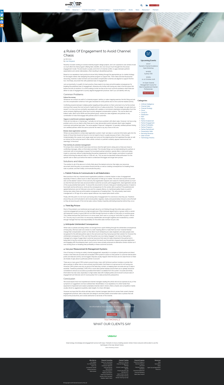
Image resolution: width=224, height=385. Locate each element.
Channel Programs (139, 360)
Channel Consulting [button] (88, 10)
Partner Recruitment (147, 129)
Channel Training (123, 360)
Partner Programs (146, 127)
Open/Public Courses (122, 374)
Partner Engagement (147, 123)
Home (68, 10)
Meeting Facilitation (107, 372)
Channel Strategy (146, 108)
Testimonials (93, 371)
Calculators (158, 364)
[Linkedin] (2, 11)
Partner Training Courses (122, 377)
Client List (93, 365)
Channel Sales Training (122, 375)
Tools (159, 362)
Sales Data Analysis (139, 374)
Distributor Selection (107, 365)
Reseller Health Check (106, 378)
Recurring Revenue (147, 133)
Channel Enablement (138, 370)
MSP (142, 117)
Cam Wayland (70, 61)
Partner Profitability (147, 125)
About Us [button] (75, 10)
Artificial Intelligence (147, 104)
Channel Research (107, 371)
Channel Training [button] (104, 10)
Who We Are (92, 360)
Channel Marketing (139, 372)
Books (131, 10)
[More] (2, 25)
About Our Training (123, 362)
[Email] (2, 18)
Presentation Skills (147, 131)
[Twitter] (2, 15)
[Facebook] (2, 22)
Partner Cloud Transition (106, 376)
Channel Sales (145, 106)
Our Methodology (91, 364)
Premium (155, 10)
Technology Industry (147, 137)
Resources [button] (145, 10)
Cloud (143, 110)
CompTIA (144, 112)
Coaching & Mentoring (106, 374)
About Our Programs (139, 362)
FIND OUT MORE (148, 93)
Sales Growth (145, 135)
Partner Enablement (147, 121)
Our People (93, 362)
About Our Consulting (106, 362)
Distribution (144, 114)
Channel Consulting (106, 360)
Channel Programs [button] (119, 10)
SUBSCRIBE (112, 314)
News (137, 10)
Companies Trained (91, 367)
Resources (158, 360)
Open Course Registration (154, 367)
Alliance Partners (91, 369)
